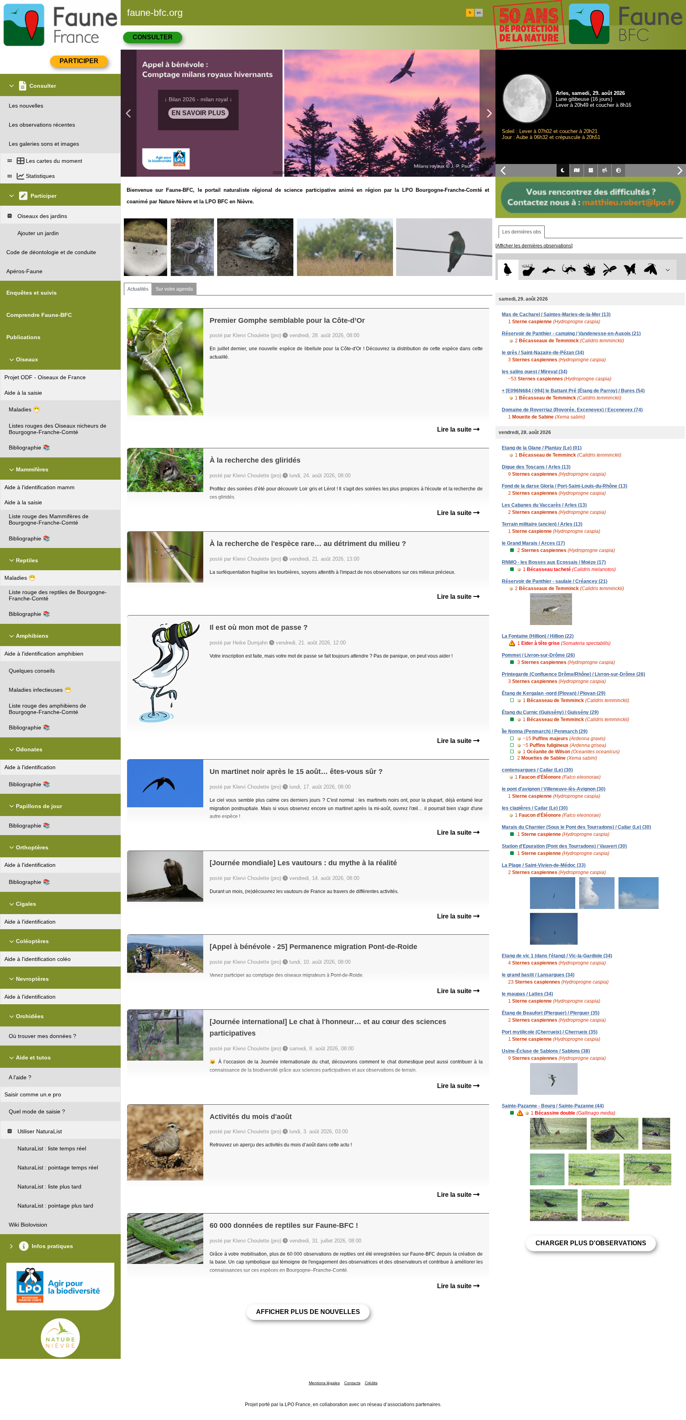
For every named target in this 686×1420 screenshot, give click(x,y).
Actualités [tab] (137, 289)
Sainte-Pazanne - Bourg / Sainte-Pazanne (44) (553, 1106)
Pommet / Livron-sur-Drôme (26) (538, 655)
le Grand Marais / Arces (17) (533, 543)
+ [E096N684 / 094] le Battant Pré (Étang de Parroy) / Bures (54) (573, 391)
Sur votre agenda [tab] (174, 289)
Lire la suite (455, 429)
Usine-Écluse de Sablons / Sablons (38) (546, 1051)
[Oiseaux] (508, 270)
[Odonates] (609, 270)
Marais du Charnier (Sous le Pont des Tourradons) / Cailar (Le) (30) (576, 827)
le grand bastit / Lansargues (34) (538, 975)
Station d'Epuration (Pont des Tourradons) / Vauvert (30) (564, 846)
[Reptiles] (569, 270)
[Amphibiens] (589, 270)
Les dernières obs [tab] (521, 232)
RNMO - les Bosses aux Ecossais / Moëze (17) (554, 562)
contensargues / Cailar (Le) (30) (537, 770)
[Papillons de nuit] (650, 270)
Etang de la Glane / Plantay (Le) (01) (542, 448)
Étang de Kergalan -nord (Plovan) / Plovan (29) (553, 693)
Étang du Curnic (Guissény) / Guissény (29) (550, 712)
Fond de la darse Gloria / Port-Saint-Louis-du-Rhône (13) (564, 486)
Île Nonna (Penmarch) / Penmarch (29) (545, 731)
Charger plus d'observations (591, 1243)
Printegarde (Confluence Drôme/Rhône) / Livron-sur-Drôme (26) (573, 674)
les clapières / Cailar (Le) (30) (535, 808)
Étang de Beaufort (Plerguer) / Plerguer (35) (550, 1013)
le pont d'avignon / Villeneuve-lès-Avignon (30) (553, 789)
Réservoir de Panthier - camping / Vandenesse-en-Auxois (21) (571, 333)
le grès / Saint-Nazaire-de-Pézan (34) (543, 352)
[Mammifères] (528, 270)
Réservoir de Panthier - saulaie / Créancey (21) (554, 581)
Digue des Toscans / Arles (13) (536, 467)
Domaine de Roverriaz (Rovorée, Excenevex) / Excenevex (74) (572, 410)
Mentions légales (324, 1383)
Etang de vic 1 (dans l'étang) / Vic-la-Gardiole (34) (557, 956)
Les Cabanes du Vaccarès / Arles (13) (544, 505)
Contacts (352, 1383)
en (479, 13)
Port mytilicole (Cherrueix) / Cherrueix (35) (549, 1032)
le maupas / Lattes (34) (527, 994)
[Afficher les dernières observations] (533, 246)
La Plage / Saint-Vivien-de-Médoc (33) (544, 865)
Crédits (371, 1383)
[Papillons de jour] (630, 270)
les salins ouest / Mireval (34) (534, 371)
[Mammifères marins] (549, 270)
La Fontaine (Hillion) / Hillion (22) (538, 636)
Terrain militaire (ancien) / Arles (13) (542, 524)
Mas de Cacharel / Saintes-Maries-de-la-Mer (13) (556, 314)
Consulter (153, 37)
